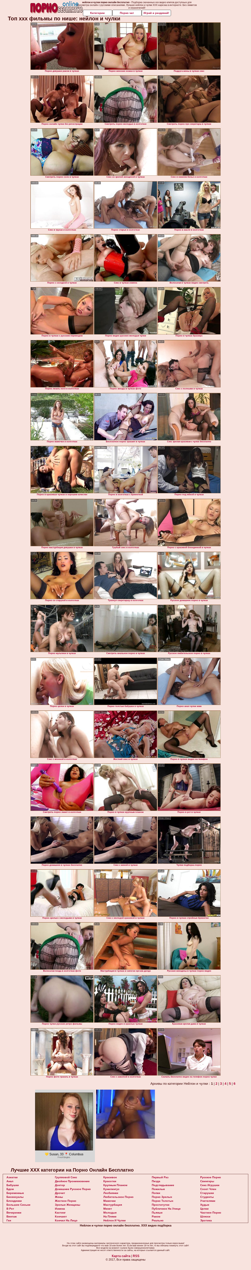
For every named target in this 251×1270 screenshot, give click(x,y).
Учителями (207, 1200)
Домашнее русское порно (73, 1189)
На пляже (109, 1216)
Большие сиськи (18, 1204)
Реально (158, 1220)
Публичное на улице (166, 1208)
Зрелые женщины (67, 1204)
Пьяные (157, 1212)
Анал (9, 1181)
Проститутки (160, 1204)
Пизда (156, 1181)
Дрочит (60, 1193)
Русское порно (210, 1177)
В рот (10, 1208)
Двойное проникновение (72, 1181)
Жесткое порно (65, 1200)
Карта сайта (121, 1256)
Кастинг (60, 1212)
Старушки (207, 1193)
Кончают (61, 1216)
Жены (59, 1196)
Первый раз (160, 1177)
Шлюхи (205, 1216)
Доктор (60, 1185)
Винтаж (11, 1216)
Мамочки (109, 1200)
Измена (60, 1208)
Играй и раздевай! (156, 13)
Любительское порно (118, 1196)
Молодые (110, 1212)
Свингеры (207, 1181)
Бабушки (12, 1185)
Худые (204, 1204)
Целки (204, 1208)
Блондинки (14, 1200)
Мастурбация (112, 1204)
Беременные (15, 1193)
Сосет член (208, 1189)
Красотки (109, 1181)
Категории (97, 13)
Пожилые (158, 1189)
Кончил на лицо (66, 1220)
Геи (8, 1220)
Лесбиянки (110, 1193)
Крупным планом (115, 1185)
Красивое (110, 1177)
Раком (156, 1216)
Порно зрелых (162, 1196)
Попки (156, 1193)
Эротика (206, 1220)
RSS (136, 1256)
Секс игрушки (209, 1185)
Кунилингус (111, 1189)
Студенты (207, 1196)
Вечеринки (13, 1212)
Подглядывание (163, 1185)
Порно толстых (162, 1200)
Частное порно (210, 1212)
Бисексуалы (15, 1196)
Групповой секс (66, 1177)
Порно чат (127, 13)
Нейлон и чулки (114, 1220)
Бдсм (10, 1189)
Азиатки (12, 1177)
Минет (107, 1208)
